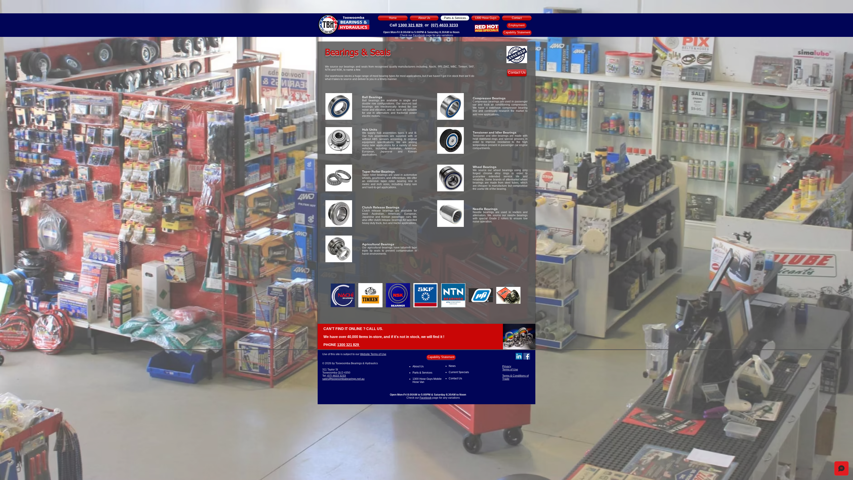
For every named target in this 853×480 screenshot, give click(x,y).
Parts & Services (422, 372)
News (452, 366)
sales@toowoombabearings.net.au (343, 378)
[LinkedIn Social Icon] (519, 356)
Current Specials (459, 372)
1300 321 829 (411, 25)
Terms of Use (510, 369)
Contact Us (455, 378)
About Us (418, 366)
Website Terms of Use (373, 354)
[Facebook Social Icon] (526, 356)
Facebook (419, 35)
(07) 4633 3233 (444, 25)
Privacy (506, 366)
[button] (343, 295)
